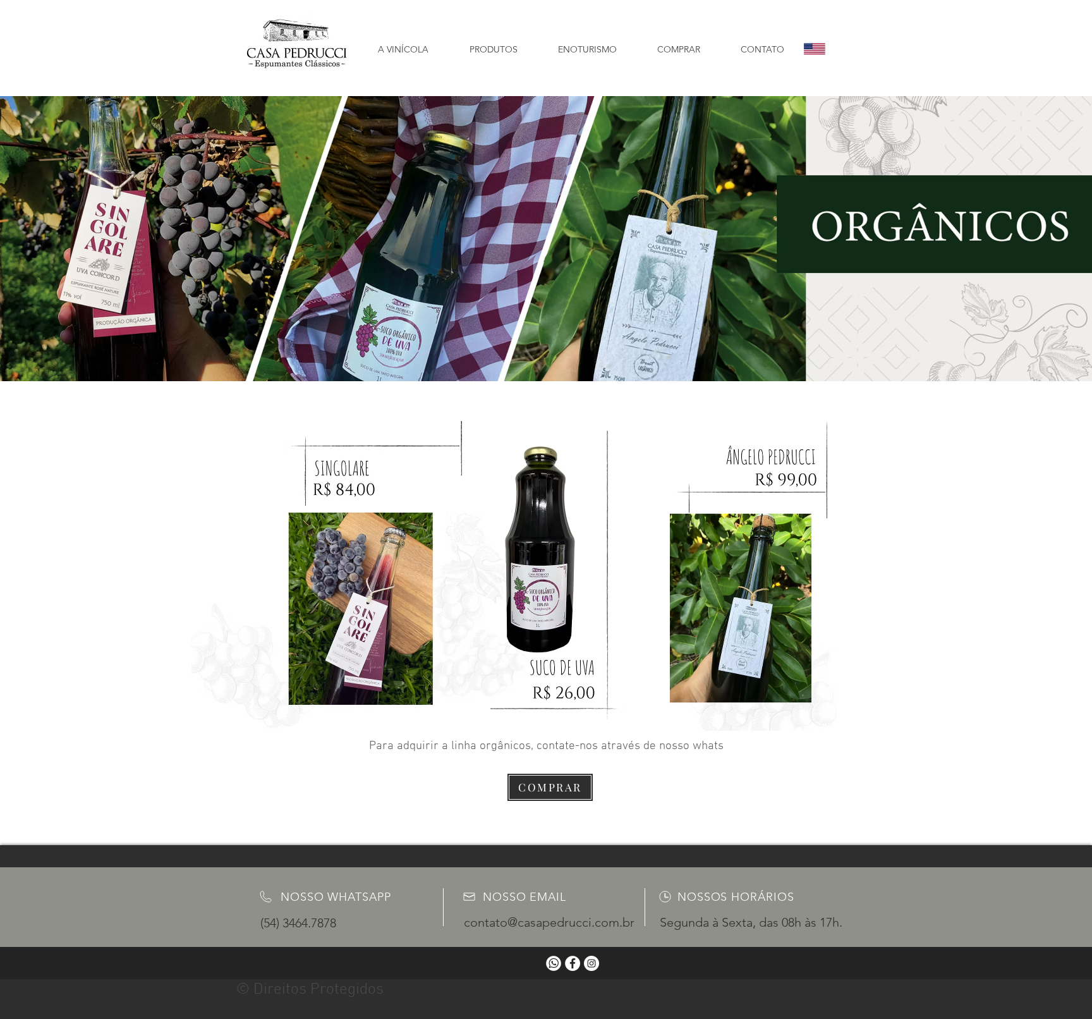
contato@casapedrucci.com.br (549, 922)
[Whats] (553, 963)
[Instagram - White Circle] (591, 963)
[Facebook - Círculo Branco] (572, 963)
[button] (493, 43)
